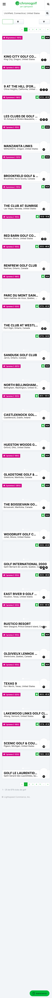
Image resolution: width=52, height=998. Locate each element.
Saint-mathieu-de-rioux (15, 298)
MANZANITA (10, 148)
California (23, 89)
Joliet (6, 537)
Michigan (15, 746)
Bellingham (9, 387)
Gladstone (9, 477)
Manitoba (19, 477)
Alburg (7, 716)
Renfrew (7, 268)
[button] (6, 43)
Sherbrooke (9, 656)
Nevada (18, 208)
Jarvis (6, 357)
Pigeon (7, 746)
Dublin (20, 417)
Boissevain (9, 507)
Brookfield (9, 178)
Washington (20, 387)
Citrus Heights (10, 89)
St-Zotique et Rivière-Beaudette (19, 119)
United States (28, 59)
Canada (31, 178)
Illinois (16, 238)
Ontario (16, 268)
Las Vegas (9, 208)
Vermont (15, 716)
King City (8, 59)
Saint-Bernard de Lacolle (15, 566)
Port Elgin (8, 328)
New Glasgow (10, 626)
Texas (16, 596)
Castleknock (10, 417)
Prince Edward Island (28, 626)
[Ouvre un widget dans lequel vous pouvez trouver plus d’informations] (39, 993)
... (43, 29)
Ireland (27, 417)
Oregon (17, 59)
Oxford (7, 447)
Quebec (30, 298)
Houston (8, 596)
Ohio (14, 447)
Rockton (8, 238)
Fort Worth (9, 686)
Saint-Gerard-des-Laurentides (18, 775)
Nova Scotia (21, 178)
